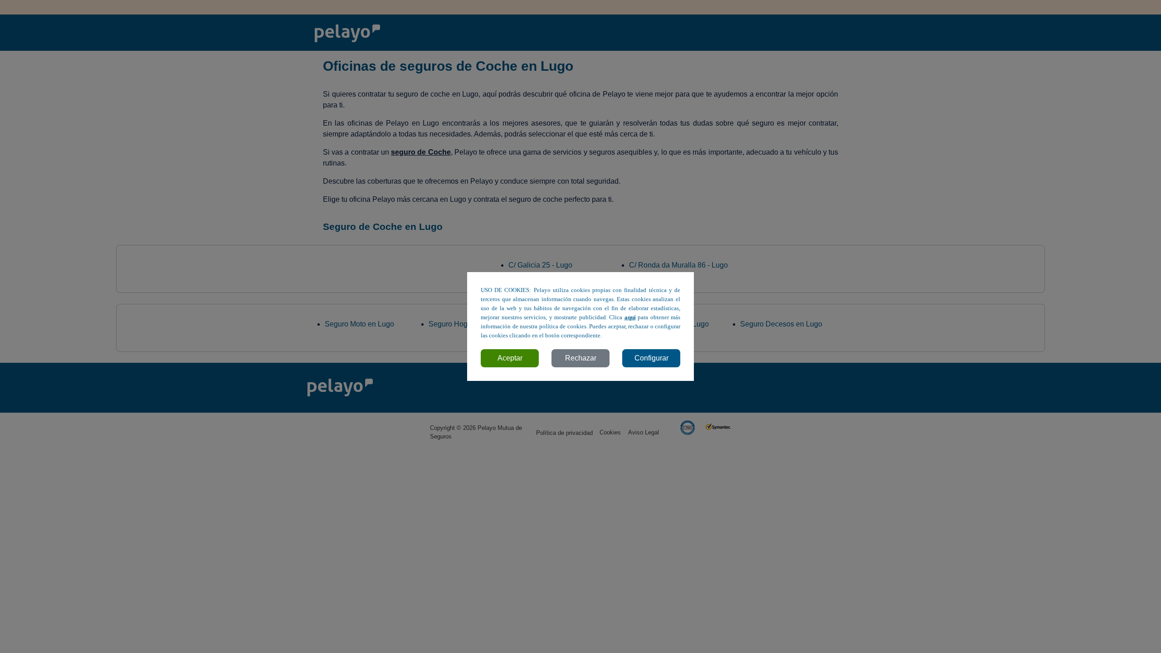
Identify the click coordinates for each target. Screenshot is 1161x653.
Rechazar (580, 358)
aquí (630, 317)
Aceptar (510, 358)
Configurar (651, 358)
